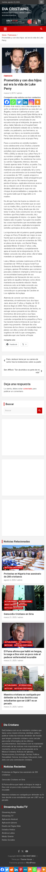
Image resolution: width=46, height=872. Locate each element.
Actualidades (11, 601)
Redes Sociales (8, 840)
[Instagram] (31, 102)
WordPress (31, 863)
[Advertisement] (23, 437)
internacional (25, 601)
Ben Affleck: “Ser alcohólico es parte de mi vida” (22, 371)
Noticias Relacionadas (17, 541)
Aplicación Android (10, 819)
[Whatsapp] (13, 102)
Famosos (8, 76)
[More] (37, 102)
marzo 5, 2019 (9, 93)
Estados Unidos (8, 829)
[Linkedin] (25, 102)
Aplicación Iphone (9, 823)
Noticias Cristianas (13, 568)
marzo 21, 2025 (10, 617)
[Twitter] (19, 102)
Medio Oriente (11, 605)
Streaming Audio (9, 812)
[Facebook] (7, 102)
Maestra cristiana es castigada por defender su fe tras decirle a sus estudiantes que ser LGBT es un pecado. (23, 797)
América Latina (8, 833)
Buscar (39, 410)
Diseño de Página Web (11, 826)
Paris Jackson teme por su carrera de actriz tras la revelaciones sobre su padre (23, 360)
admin (19, 93)
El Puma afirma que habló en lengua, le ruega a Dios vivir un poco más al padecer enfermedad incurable (23, 654)
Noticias (22, 605)
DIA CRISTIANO (15, 9)
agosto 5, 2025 (10, 580)
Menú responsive (41, 2)
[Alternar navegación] (5, 29)
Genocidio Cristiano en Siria (19, 614)
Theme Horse (26, 859)
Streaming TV (7, 816)
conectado (27, 389)
